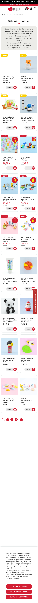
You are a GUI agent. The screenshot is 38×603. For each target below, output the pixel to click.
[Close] (35, 291)
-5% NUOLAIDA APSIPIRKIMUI (35, 303)
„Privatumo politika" (13, 578)
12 (21, 419)
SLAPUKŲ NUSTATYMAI (19, 597)
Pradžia (3, 14)
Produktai (9, 14)
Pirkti (9, 87)
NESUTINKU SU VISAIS (19, 592)
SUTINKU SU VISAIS (19, 586)
